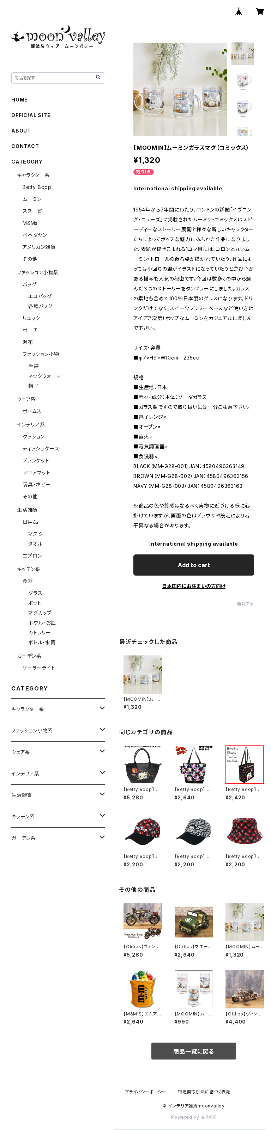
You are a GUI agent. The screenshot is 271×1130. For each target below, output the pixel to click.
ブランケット (36, 460)
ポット (34, 603)
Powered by (186, 1117)
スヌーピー (35, 211)
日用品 (30, 522)
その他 (30, 259)
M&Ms (30, 223)
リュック (31, 318)
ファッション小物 (41, 354)
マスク (35, 534)
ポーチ (30, 330)
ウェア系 (26, 399)
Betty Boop (37, 187)
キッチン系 (29, 569)
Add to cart (194, 565)
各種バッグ (40, 306)
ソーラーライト (39, 668)
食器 (28, 581)
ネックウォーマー (47, 376)
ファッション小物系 (38, 272)
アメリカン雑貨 (39, 247)
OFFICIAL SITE (30, 115)
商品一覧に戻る (193, 1051)
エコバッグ (40, 296)
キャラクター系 (33, 175)
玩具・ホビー (37, 484)
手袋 (33, 366)
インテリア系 (31, 425)
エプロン (32, 556)
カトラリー (39, 632)
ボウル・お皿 (42, 623)
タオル (35, 544)
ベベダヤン (35, 235)
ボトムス (32, 411)
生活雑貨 (27, 510)
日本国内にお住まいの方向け (193, 586)
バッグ (29, 284)
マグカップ (40, 613)
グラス (35, 593)
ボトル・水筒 (42, 642)
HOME (19, 100)
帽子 (33, 386)
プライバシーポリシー (146, 1091)
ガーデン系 (29, 656)
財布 (28, 342)
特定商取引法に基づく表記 (204, 1091)
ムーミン (32, 199)
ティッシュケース (41, 449)
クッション (34, 437)
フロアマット (36, 472)
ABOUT (21, 131)
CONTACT (25, 146)
